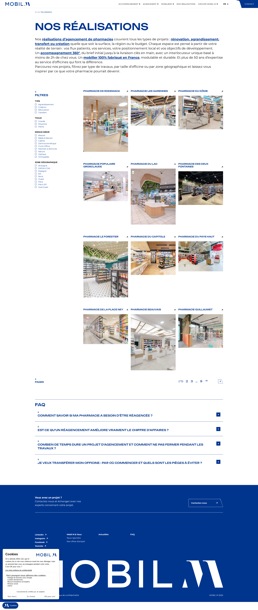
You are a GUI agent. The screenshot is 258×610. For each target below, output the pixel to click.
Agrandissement (46, 104)
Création (42, 107)
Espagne (42, 171)
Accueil (37, 12)
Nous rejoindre (74, 538)
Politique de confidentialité (66, 595)
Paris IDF (42, 184)
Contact (249, 4)
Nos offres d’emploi (76, 541)
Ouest (41, 179)
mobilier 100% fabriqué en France (111, 57)
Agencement (149, 4)
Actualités (103, 534)
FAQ (132, 534)
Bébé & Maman (45, 138)
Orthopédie (43, 157)
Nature (41, 151)
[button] (129, 414)
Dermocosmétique (47, 143)
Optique (42, 154)
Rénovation (43, 110)
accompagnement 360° (60, 53)
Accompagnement (128, 4)
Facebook (40, 542)
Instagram (40, 538)
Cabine (41, 141)
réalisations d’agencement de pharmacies (77, 39)
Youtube (39, 546)
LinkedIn (39, 534)
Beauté (41, 135)
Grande (41, 121)
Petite (41, 126)
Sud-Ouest (43, 187)
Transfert (42, 112)
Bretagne (42, 165)
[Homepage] (17, 4)
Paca (40, 182)
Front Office (44, 146)
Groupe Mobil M (207, 4)
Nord (40, 176)
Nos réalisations (186, 4)
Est (39, 173)
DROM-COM (44, 168)
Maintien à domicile (47, 149)
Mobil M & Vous (74, 534)
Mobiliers (166, 4)
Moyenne (42, 124)
